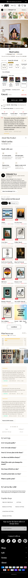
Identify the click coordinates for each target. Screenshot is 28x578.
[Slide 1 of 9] (2, 27)
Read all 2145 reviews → (8, 420)
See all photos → (23, 348)
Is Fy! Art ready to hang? (8, 448)
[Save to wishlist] (3, 100)
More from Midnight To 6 (10, 191)
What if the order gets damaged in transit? (11, 463)
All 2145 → (24, 333)
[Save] (12, 207)
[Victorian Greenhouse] (15, 15)
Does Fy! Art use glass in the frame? (12, 452)
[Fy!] (6, 5)
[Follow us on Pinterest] (25, 541)
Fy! (15, 574)
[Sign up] (24, 528)
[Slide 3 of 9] (2, 33)
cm (25, 60)
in (22, 60)
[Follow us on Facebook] (14, 541)
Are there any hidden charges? (10, 457)
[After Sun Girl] (21, 15)
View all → (24, 10)
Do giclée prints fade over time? (11, 474)
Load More (14, 327)
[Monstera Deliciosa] (9, 15)
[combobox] (13, 5)
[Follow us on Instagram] (3, 541)
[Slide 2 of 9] (2, 30)
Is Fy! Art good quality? (8, 443)
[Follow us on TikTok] (8, 541)
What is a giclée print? (8, 479)
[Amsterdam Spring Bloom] (3, 15)
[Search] (15, 5)
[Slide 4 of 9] (2, 37)
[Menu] (2, 5)
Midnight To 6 (11, 54)
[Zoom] (26, 45)
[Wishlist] (22, 5)
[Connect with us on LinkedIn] (19, 541)
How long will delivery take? (10, 469)
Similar (5, 203)
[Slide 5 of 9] (2, 40)
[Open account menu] (19, 5)
